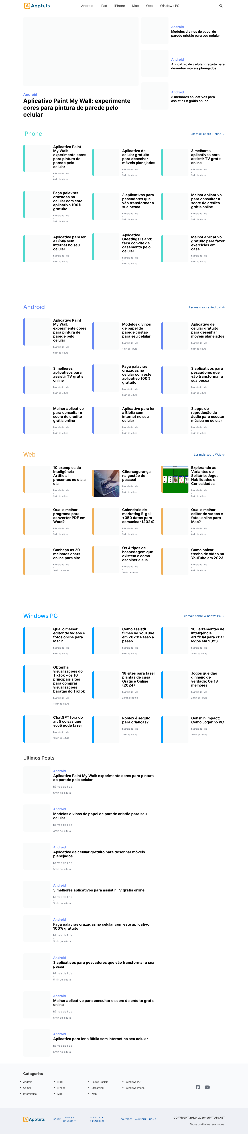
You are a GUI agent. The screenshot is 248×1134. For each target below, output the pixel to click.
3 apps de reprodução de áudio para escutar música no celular (208, 414)
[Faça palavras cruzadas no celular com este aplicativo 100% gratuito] (36, 928)
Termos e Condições (69, 1119)
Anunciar (141, 1119)
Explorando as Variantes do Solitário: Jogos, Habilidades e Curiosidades (205, 475)
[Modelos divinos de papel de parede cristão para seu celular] (154, 30)
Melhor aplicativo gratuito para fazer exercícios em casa (208, 243)
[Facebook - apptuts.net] (198, 1087)
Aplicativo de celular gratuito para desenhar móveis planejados (198, 66)
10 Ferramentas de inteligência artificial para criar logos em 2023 (207, 635)
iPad (104, 6)
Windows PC (169, 6)
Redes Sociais (100, 1081)
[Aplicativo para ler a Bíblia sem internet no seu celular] (36, 1043)
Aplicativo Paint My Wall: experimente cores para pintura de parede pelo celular (77, 107)
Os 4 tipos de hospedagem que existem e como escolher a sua (137, 554)
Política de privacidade (97, 1119)
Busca (186, 6)
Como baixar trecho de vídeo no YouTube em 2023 (207, 554)
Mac (135, 6)
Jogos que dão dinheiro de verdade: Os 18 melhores (204, 679)
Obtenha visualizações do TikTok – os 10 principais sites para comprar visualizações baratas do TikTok (69, 679)
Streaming (98, 1087)
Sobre (57, 1119)
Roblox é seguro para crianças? (136, 720)
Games (27, 1087)
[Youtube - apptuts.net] (207, 1087)
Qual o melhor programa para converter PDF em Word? (69, 516)
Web (149, 6)
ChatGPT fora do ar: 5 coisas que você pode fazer (68, 721)
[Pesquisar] (221, 6)
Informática (30, 1093)
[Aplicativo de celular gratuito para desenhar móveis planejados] (154, 63)
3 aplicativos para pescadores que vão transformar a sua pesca (138, 201)
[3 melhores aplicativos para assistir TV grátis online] (154, 96)
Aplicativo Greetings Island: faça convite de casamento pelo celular (137, 243)
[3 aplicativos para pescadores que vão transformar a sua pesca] (36, 966)
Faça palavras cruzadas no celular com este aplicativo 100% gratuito (67, 201)
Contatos (127, 1119)
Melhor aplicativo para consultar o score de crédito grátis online (206, 201)
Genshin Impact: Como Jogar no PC (207, 720)
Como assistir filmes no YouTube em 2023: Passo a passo (138, 635)
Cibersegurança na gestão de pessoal (136, 475)
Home (152, 1119)
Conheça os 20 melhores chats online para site (66, 554)
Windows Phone (135, 1087)
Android (87, 6)
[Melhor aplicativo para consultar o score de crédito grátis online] (36, 1004)
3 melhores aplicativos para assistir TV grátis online (193, 99)
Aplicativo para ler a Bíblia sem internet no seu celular (69, 243)
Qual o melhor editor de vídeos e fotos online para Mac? (207, 516)
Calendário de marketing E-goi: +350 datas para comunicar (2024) (138, 516)
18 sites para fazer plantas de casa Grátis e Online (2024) (138, 679)
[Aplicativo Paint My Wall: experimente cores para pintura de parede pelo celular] (81, 51)
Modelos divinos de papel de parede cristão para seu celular (195, 33)
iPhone (119, 6)
